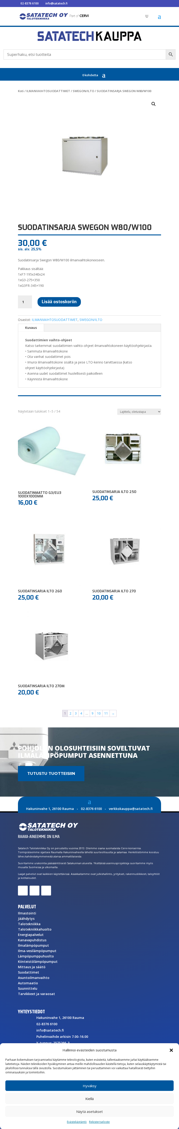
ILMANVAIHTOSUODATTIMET (48, 91)
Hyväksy (89, 1085)
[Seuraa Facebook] (23, 890)
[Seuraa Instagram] (46, 890)
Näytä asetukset (89, 1111)
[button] (171, 1050)
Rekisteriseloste (99, 1122)
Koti (21, 91)
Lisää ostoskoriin (59, 302)
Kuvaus (31, 327)
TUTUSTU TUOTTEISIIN (51, 773)
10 (99, 713)
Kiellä (89, 1098)
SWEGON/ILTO (83, 91)
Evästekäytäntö (77, 1122)
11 (106, 713)
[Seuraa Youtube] (34, 890)
